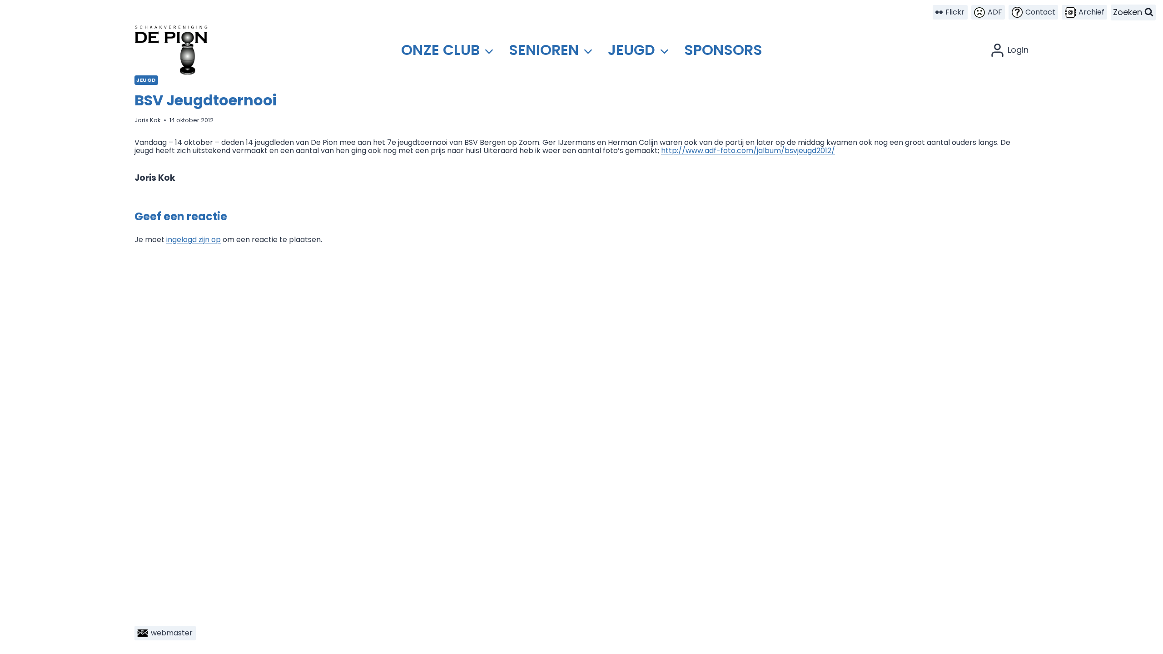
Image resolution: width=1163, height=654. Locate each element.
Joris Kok (147, 120)
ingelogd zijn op (193, 239)
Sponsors (723, 50)
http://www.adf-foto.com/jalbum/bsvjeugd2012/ (748, 150)
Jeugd (146, 80)
